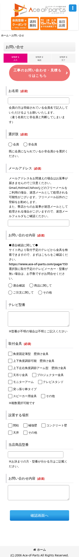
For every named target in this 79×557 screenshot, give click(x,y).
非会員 (32, 144)
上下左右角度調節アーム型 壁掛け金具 (39, 368)
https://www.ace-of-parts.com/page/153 (38, 264)
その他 (47, 292)
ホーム (41, 550)
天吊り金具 (20, 375)
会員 (16, 144)
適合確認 (19, 285)
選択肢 (13, 134)
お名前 (13, 90)
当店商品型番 (18, 444)
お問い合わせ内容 (21, 235)
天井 (16, 432)
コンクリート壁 (56, 425)
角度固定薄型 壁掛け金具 (30, 354)
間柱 (16, 425)
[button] (72, 8)
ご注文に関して (23, 292)
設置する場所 (18, 415)
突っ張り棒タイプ (25, 389)
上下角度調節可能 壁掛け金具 (33, 361)
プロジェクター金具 (50, 375)
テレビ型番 (16, 304)
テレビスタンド (53, 382)
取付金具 (15, 343)
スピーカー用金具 (25, 396)
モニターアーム (23, 382)
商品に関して (43, 285)
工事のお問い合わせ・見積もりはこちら (37, 72)
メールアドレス (20, 168)
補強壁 (32, 425)
